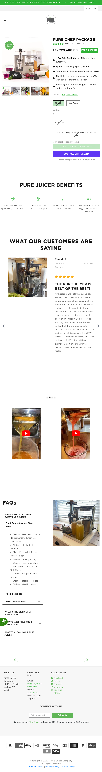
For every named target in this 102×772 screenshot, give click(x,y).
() (91, 8)
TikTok (56, 693)
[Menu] (5, 20)
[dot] (47, 397)
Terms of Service (36, 767)
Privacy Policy (52, 767)
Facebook (58, 678)
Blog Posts (34, 722)
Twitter (56, 681)
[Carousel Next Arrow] (98, 326)
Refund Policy (68, 767)
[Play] (26, 433)
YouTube (57, 690)
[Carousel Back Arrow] (4, 326)
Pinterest (57, 684)
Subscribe (62, 715)
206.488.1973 (33, 693)
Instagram (58, 687)
